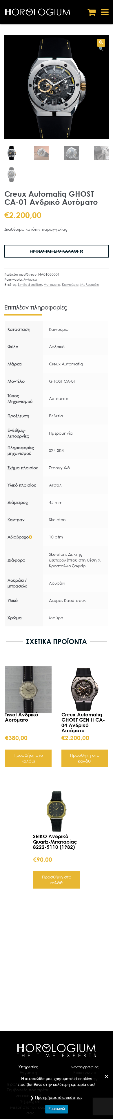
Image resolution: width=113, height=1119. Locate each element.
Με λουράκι (89, 284)
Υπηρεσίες (28, 1066)
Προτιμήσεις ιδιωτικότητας (59, 1097)
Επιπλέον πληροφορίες (35, 307)
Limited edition (30, 284)
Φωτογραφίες (85, 1066)
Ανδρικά (30, 279)
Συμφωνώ (56, 1109)
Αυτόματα (52, 284)
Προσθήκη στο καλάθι (28, 758)
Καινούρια (70, 284)
